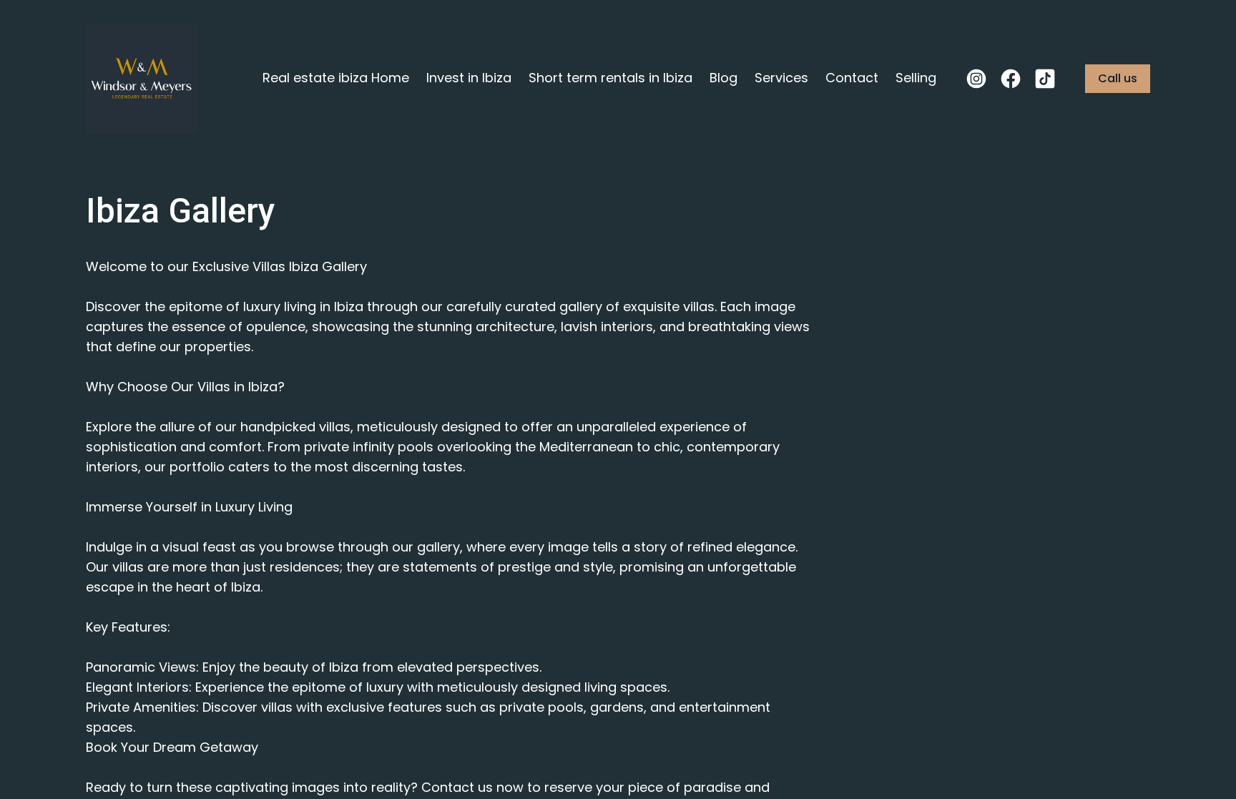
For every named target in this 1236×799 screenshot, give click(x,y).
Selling (916, 78)
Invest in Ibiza (468, 78)
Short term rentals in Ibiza (610, 78)
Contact (851, 78)
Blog (723, 78)
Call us (1117, 78)
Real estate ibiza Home (336, 78)
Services (781, 78)
